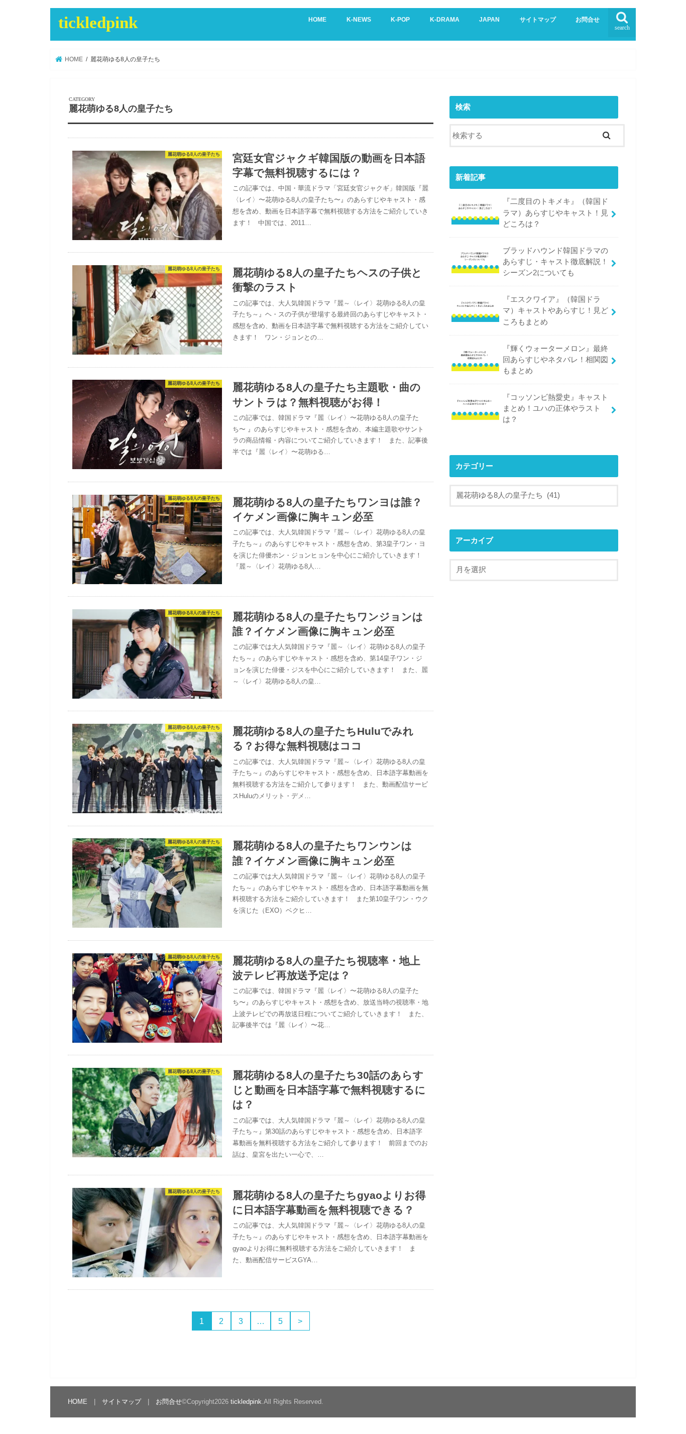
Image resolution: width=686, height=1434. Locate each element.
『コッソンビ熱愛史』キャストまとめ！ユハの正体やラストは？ (555, 408)
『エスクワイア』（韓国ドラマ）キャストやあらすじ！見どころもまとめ (555, 310)
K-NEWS (359, 19)
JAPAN (489, 19)
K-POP (400, 19)
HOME (317, 19)
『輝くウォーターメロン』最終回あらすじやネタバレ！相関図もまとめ (555, 360)
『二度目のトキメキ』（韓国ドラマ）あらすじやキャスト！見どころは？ (555, 212)
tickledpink (98, 23)
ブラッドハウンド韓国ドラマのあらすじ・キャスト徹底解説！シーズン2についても (555, 262)
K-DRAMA (445, 19)
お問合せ (588, 19)
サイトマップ (538, 19)
